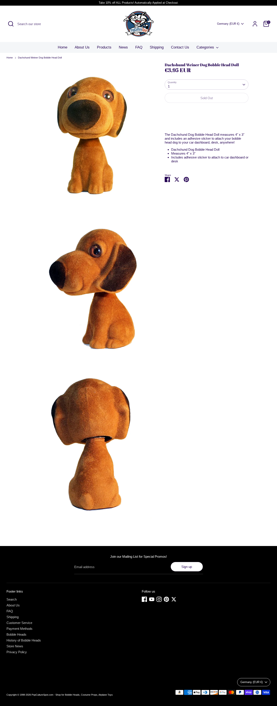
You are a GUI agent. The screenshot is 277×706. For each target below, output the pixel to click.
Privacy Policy (16, 652)
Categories (205, 47)
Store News (14, 646)
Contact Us (180, 47)
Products (104, 47)
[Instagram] (159, 599)
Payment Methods (19, 628)
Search (11, 599)
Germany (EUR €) (228, 23)
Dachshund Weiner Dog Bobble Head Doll (40, 57)
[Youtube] (151, 599)
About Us (82, 47)
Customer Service (19, 623)
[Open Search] (10, 23)
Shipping (157, 47)
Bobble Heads (16, 634)
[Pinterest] (166, 599)
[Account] (255, 23)
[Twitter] (173, 599)
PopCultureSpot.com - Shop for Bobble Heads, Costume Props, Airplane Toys (72, 694)
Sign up (186, 567)
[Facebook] (144, 599)
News (123, 47)
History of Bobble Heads (23, 640)
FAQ (138, 47)
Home (62, 47)
